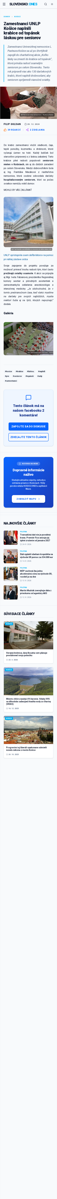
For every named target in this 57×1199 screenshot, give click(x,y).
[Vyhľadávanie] (45, 4)
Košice (17, 16)
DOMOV (7, 16)
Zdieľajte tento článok (28, 437)
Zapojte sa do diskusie (28, 426)
